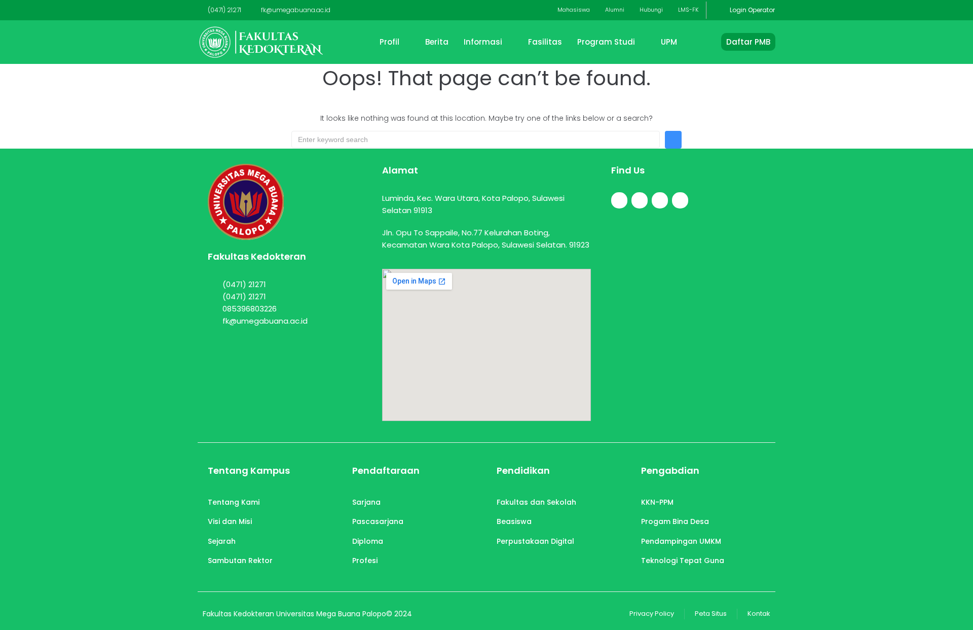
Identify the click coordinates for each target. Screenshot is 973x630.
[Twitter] (639, 200)
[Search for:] (475, 139)
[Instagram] (660, 200)
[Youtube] (680, 200)
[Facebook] (619, 200)
